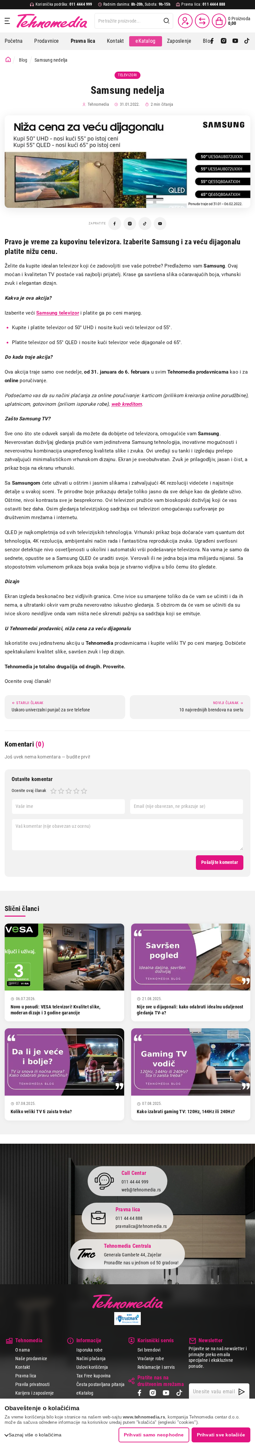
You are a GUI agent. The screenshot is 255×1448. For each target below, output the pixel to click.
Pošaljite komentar (219, 862)
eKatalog (145, 41)
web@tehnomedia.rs (141, 1189)
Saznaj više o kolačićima (35, 1434)
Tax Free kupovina (93, 1375)
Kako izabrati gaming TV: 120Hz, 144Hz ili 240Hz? (186, 1111)
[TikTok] (246, 41)
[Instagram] (223, 41)
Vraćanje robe (150, 1358)
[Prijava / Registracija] (185, 21)
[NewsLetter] (242, 1392)
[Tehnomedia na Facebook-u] (114, 223)
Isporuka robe (89, 1350)
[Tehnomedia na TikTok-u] (144, 223)
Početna (14, 41)
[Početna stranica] (8, 59)
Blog (208, 41)
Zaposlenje (179, 41)
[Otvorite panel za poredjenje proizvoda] (202, 21)
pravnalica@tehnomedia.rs (141, 1226)
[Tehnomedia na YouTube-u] (160, 223)
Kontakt (115, 41)
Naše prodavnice (31, 1358)
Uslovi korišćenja (92, 1367)
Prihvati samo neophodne (154, 1434)
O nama (22, 1350)
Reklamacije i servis (156, 1367)
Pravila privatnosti (32, 1384)
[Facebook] (212, 41)
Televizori (127, 75)
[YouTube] (235, 41)
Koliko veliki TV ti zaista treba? (41, 1111)
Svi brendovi (149, 1350)
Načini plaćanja (91, 1358)
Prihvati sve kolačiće (221, 1434)
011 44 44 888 (129, 1218)
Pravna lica (25, 1375)
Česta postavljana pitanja (100, 1384)
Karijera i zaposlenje (34, 1393)
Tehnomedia (51, 21)
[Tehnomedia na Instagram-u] (130, 223)
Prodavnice (46, 41)
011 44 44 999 (135, 1181)
